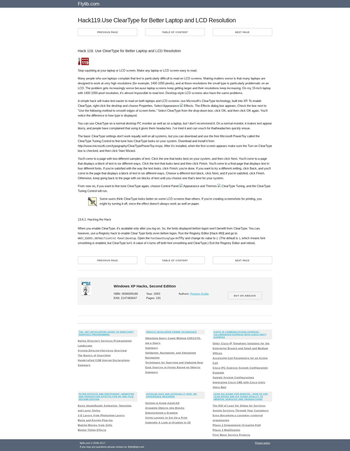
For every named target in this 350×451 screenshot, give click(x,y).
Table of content (175, 32)
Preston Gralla (199, 293)
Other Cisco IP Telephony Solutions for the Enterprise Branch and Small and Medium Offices (241, 348)
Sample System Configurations (233, 377)
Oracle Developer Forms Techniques (171, 332)
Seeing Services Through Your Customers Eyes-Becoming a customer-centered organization (241, 415)
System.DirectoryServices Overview (102, 350)
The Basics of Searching (94, 355)
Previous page (107, 32)
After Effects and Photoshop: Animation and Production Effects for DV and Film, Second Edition (106, 396)
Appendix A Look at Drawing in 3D (168, 422)
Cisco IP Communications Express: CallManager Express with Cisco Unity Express (240, 334)
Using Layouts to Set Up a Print (166, 417)
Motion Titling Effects (92, 430)
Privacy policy (262, 443)
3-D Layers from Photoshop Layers (101, 415)
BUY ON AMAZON (245, 296)
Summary (84, 365)
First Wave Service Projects (231, 435)
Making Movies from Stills (95, 425)
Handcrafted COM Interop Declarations (104, 360)
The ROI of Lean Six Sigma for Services (239, 405)
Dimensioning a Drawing (161, 412)
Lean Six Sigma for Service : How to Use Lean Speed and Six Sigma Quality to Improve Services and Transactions (241, 396)
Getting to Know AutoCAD (162, 403)
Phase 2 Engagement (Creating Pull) (237, 425)
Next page (242, 32)
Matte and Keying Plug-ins (95, 420)
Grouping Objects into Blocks (165, 408)
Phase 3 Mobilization (226, 430)
